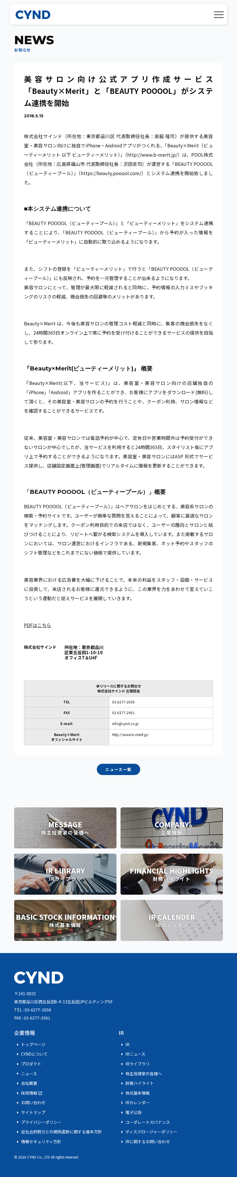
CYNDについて (31, 1054)
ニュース (25, 1073)
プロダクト (27, 1064)
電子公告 (130, 1112)
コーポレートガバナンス (144, 1122)
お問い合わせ (29, 1102)
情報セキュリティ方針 (37, 1141)
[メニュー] (219, 13)
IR (123, 1044)
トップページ (29, 1044)
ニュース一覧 (118, 769)
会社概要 (25, 1083)
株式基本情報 (134, 1093)
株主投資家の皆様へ (140, 1073)
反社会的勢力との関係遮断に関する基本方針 (58, 1131)
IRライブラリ (134, 1064)
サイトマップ (29, 1112)
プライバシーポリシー (38, 1122)
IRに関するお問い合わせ (144, 1141)
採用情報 (28, 1093)
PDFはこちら (37, 625)
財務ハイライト (136, 1083)
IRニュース (131, 1054)
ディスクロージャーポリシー (147, 1131)
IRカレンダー (134, 1102)
